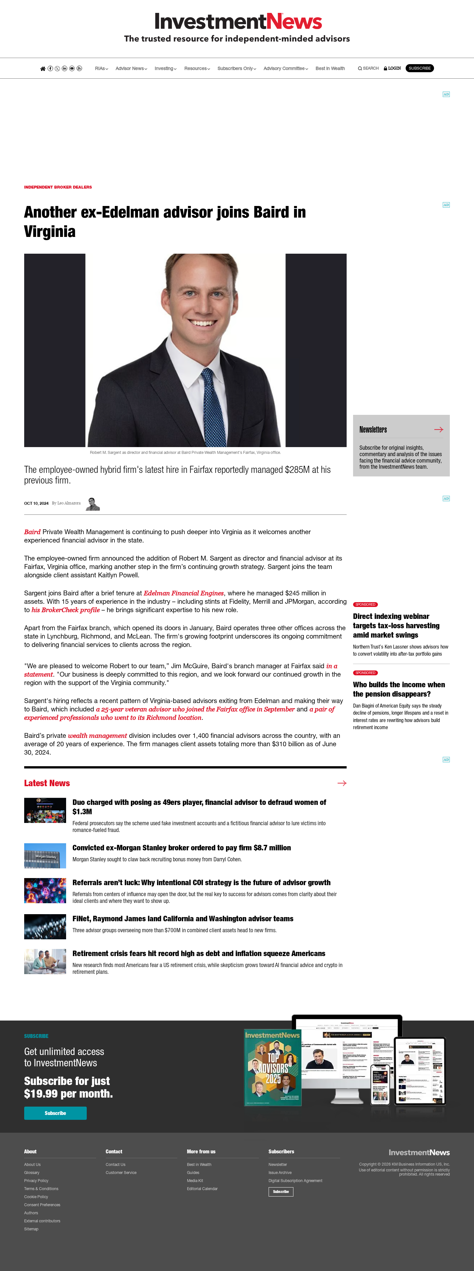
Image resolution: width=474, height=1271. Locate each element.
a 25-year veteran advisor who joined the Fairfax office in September (195, 709)
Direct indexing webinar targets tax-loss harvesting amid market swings (396, 626)
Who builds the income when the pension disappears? (399, 689)
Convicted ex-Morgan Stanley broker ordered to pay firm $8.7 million (182, 847)
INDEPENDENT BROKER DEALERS (58, 187)
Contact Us (115, 1164)
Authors (31, 1212)
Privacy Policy (36, 1180)
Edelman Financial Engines (184, 593)
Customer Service (121, 1172)
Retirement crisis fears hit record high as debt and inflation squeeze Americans (199, 953)
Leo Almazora (69, 503)
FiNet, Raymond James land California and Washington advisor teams (183, 918)
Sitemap (31, 1229)
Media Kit (195, 1180)
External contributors (42, 1220)
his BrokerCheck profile (66, 609)
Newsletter (278, 1164)
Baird (32, 531)
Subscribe (55, 1113)
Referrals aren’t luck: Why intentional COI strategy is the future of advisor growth (202, 882)
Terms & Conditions (41, 1188)
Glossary (31, 1172)
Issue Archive (280, 1172)
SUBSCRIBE (420, 68)
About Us (32, 1164)
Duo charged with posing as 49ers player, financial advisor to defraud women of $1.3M (199, 807)
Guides (193, 1172)
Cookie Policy (36, 1196)
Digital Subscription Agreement (295, 1180)
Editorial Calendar (202, 1188)
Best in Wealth (330, 68)
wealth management (97, 735)
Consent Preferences (42, 1204)
